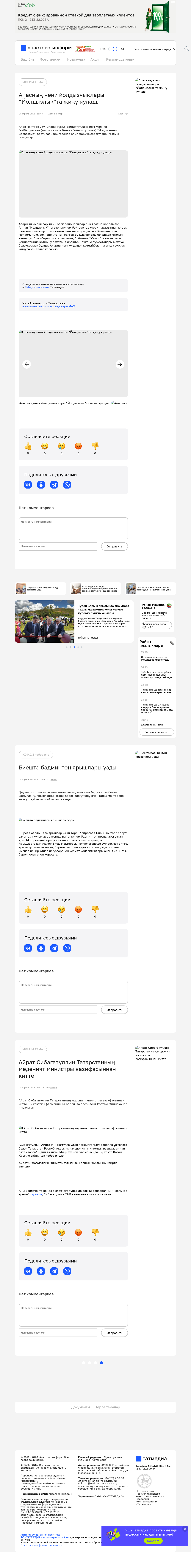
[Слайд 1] (67, 647)
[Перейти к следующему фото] (120, 364)
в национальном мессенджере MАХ (48, 306)
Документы (80, 1407)
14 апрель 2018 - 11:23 (31, 1087)
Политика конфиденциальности (41, 1545)
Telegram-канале (37, 287)
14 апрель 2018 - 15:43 (31, 114)
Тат (121, 49)
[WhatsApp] (67, 485)
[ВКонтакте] (28, 485)
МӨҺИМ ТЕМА (32, 82)
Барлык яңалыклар (157, 732)
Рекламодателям (120, 59)
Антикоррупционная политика (40, 1534)
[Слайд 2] (70, 647)
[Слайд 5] (81, 647)
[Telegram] (54, 485)
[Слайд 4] (78, 647)
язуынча (36, 1194)
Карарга (153, 1541)
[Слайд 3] (74, 647)
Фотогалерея (51, 59)
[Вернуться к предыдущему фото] (26, 364)
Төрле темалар (108, 1407)
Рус (103, 49)
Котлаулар (76, 59)
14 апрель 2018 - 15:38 (31, 779)
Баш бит (27, 59)
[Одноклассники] (41, 485)
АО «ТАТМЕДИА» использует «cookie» (45, 1537)
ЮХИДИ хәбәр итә (35, 754)
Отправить (114, 546)
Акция (95, 59)
